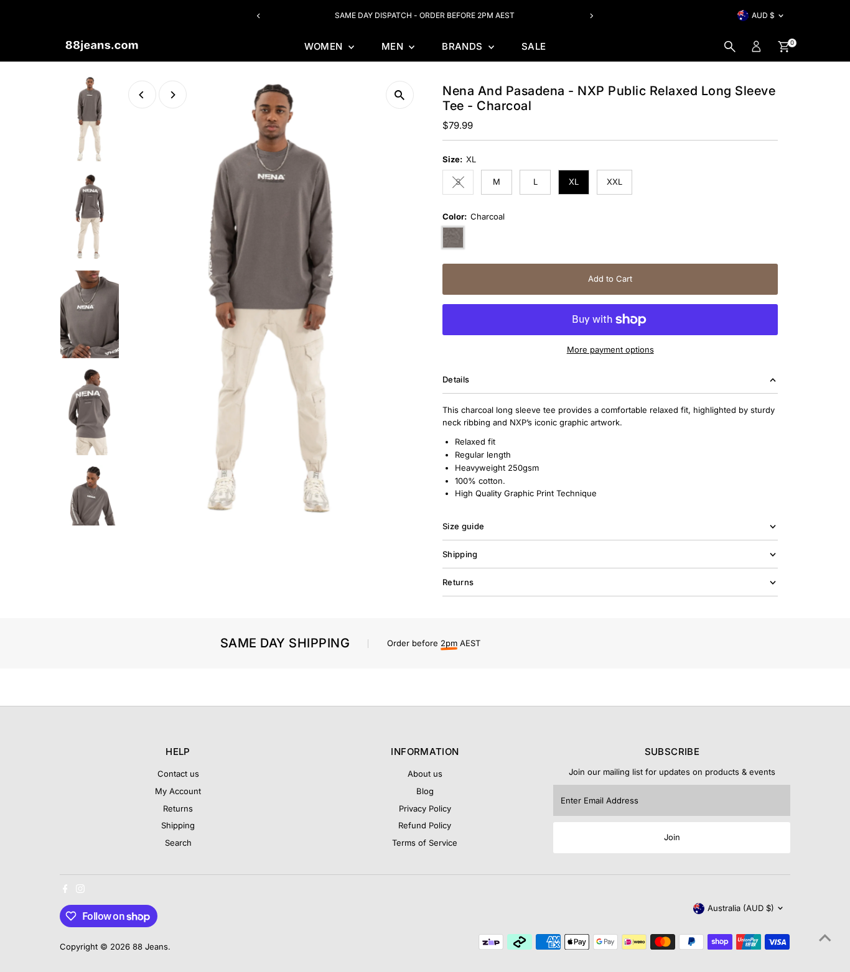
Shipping (178, 825)
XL (574, 182)
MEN (393, 46)
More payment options (610, 349)
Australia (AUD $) (741, 908)
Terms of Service (424, 843)
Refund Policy (424, 825)
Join (672, 837)
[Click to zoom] (400, 95)
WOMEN (324, 46)
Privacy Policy (425, 808)
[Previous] (259, 16)
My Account (178, 791)
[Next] (591, 16)
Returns (178, 808)
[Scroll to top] (825, 937)
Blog (425, 791)
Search (178, 843)
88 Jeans (150, 946)
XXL (614, 182)
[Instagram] (80, 890)
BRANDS (463, 46)
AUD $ (763, 15)
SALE (533, 46)
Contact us (178, 774)
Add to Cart (610, 279)
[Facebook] (65, 890)
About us (425, 774)
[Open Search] (730, 46)
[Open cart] (783, 46)
